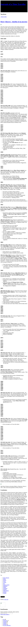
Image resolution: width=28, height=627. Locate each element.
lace (4, 583)
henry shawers (6, 577)
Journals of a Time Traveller (13, 4)
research (5, 589)
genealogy (5, 588)
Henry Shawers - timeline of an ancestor (14, 22)
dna (4, 619)
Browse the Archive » (5, 614)
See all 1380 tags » (7, 625)
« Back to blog (4, 16)
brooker (4, 593)
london (4, 587)
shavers (4, 580)
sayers (4, 581)
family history (6, 590)
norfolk (4, 623)
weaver (4, 582)
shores (4, 578)
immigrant (5, 586)
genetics (4, 624)
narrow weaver (6, 584)
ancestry (5, 591)
